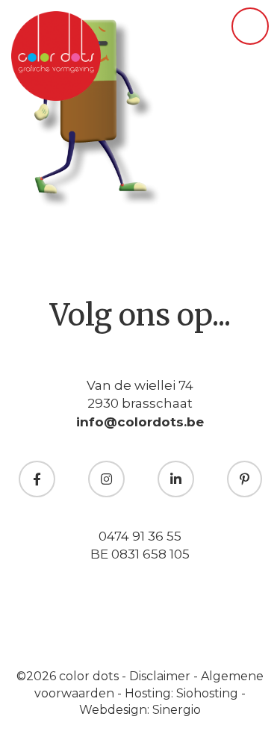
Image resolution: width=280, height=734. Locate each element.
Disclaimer (161, 676)
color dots (90, 676)
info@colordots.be (140, 421)
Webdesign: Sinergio (140, 710)
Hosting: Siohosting (183, 693)
